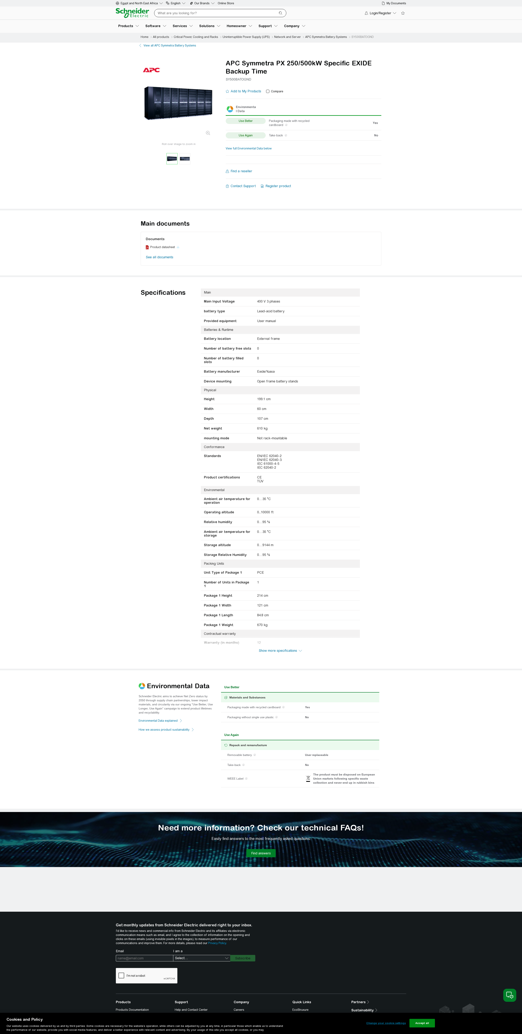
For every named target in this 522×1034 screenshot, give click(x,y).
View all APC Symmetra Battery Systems (170, 45)
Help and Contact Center (191, 1009)
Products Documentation (132, 1009)
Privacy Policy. (217, 943)
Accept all (422, 1023)
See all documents (159, 257)
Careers (239, 1009)
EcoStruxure (300, 1009)
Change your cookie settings (386, 1023)
